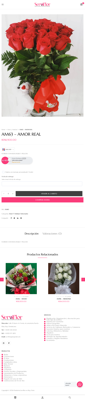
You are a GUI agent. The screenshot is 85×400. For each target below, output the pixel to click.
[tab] (31, 234)
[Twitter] (14, 218)
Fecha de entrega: (8, 176)
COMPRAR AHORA (42, 200)
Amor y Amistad (12, 129)
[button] (81, 4)
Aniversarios (24, 214)
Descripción (31, 233)
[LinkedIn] (17, 218)
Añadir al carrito (49, 194)
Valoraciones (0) (52, 233)
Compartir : (5, 218)
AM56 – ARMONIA (64, 299)
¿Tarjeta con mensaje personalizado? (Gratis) (19, 172)
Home (3, 129)
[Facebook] (11, 218)
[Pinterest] (21, 218)
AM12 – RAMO (21, 299)
